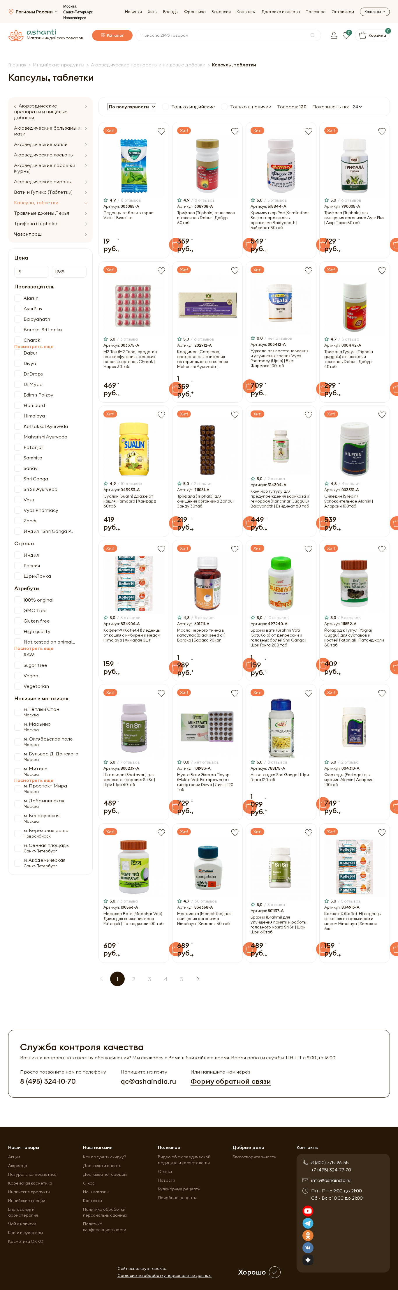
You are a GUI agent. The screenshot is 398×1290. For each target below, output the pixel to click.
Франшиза (195, 11)
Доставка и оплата (280, 11)
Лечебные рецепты (177, 1197)
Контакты (246, 11)
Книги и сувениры (25, 1232)
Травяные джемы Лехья (41, 213)
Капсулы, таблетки (36, 202)
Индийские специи (26, 1200)
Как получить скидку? (104, 1156)
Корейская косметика (30, 1183)
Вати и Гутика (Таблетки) (43, 192)
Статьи (165, 1171)
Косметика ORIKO (25, 1241)
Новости (166, 1180)
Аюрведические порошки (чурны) (44, 168)
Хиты (152, 11)
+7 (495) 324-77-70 (331, 1170)
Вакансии (221, 11)
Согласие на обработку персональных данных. (164, 1275)
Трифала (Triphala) (35, 223)
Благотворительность (254, 1156)
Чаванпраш (28, 234)
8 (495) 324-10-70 (48, 1081)
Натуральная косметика (32, 1174)
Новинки (133, 11)
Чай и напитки (22, 1223)
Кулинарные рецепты (179, 1189)
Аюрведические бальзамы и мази (47, 131)
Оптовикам (343, 11)
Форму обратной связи (231, 1081)
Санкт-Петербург (78, 12)
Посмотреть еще (34, 346)
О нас (89, 1183)
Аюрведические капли (41, 144)
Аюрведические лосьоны (43, 155)
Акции (14, 1156)
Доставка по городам (105, 1174)
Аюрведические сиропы (42, 181)
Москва (69, 6)
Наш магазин (96, 1191)
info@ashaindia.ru (331, 1180)
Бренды (170, 11)
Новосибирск (74, 18)
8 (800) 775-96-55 (330, 1162)
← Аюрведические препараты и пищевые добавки (41, 111)
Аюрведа (17, 1165)
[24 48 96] (356, 107)
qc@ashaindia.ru (148, 1081)
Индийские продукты (29, 1191)
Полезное (316, 11)
